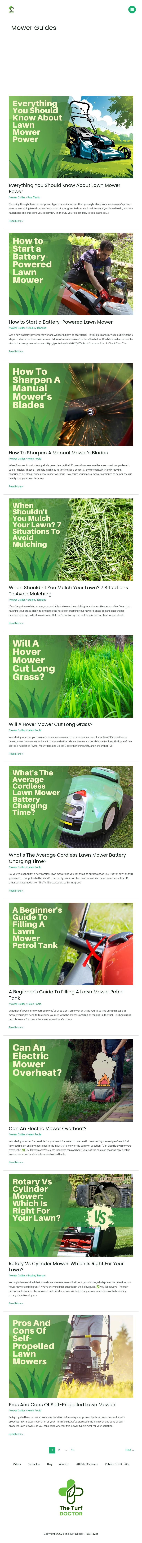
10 (72, 1449)
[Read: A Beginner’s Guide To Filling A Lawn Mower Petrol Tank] (71, 943)
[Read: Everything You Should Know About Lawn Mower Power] (71, 137)
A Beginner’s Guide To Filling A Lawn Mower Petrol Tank (66, 994)
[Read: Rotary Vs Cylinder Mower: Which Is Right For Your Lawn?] (71, 1215)
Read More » (16, 220)
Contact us (34, 1464)
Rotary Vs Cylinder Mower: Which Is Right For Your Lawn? (66, 1266)
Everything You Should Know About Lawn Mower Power (64, 188)
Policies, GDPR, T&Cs (117, 1464)
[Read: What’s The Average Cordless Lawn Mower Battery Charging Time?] (71, 806)
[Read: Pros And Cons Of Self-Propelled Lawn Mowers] (71, 1356)
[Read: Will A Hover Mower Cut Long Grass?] (71, 676)
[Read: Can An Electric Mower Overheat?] (71, 1080)
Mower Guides (17, 197)
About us (64, 1464)
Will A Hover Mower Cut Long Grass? (50, 724)
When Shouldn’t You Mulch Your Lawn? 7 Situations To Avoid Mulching (68, 590)
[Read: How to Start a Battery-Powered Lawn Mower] (71, 273)
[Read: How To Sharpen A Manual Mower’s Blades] (71, 404)
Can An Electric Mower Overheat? (47, 1128)
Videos (17, 1464)
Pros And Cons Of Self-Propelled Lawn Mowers (63, 1404)
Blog (49, 1464)
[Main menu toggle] (132, 9)
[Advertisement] (71, 66)
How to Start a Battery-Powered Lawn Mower (61, 322)
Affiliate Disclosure (87, 1464)
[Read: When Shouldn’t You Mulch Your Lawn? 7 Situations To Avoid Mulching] (71, 539)
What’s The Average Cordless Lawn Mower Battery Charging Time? (67, 858)
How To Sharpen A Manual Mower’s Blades (58, 452)
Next (130, 1449)
